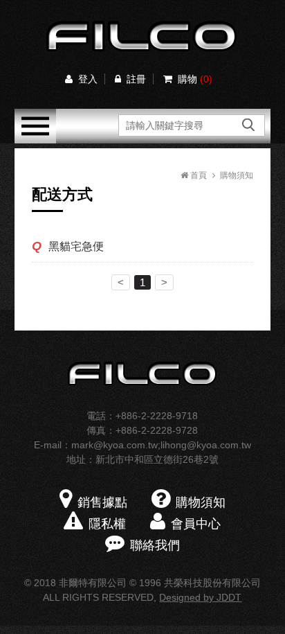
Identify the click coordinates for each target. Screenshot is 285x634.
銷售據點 (102, 502)
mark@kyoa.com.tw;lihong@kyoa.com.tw (161, 444)
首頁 (197, 175)
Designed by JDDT (200, 597)
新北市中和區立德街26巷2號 (157, 459)
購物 (195, 79)
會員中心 (196, 524)
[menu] (35, 140)
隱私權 (107, 524)
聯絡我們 (155, 545)
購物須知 (236, 175)
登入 (88, 79)
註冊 (136, 79)
